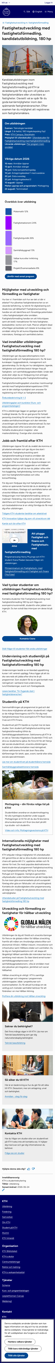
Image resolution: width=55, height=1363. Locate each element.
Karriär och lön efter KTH (14, 523)
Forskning (6, 1211)
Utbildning (7, 1206)
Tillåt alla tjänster (16, 1355)
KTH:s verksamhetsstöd (13, 1272)
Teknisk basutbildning (15, 1043)
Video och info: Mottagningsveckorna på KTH (26, 830)
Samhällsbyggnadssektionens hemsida (20, 767)
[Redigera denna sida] (3, 1190)
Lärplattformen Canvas (13, 1296)
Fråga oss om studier (14, 1153)
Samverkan (7, 1217)
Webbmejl (7, 1301)
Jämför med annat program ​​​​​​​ (21, 276)
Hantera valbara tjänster (20, 1341)
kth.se (4, 2)
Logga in (49, 2)
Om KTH (6, 1222)
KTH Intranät (8, 1238)
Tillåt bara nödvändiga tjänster (23, 1348)
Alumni (5, 1233)
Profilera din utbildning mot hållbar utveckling (23, 996)
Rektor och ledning (11, 1267)
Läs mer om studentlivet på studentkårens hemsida (26, 762)
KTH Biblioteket (9, 1251)
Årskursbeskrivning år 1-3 (14, 397)
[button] (8, 211)
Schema (6, 1285)
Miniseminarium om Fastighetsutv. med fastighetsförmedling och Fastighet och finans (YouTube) (27, 571)
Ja (14, 540)
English (38, 11)
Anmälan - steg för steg (16, 1096)
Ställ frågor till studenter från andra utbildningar (24, 648)
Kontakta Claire (27, 638)
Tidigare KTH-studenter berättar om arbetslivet (24, 513)
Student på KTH (9, 1227)
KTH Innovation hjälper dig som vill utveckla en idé (26, 518)
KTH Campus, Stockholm (23, 134)
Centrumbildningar (11, 1261)
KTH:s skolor (8, 1256)
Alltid (14, 546)
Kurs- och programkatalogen (15, 1290)
